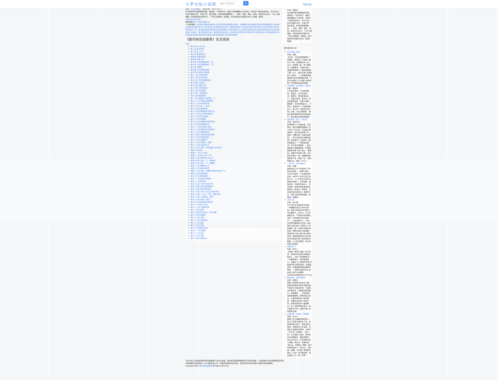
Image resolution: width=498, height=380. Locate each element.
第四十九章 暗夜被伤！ (200, 173)
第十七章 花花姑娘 (198, 90)
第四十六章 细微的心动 (200, 165)
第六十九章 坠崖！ (198, 225)
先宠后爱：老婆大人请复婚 (298, 313)
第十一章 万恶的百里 (199, 75)
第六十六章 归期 (197, 217)
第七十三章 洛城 (197, 235)
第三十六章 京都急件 (199, 139)
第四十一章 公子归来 (199, 152)
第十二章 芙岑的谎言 (199, 77)
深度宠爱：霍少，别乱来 (297, 119)
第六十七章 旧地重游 (199, 220)
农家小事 (290, 199)
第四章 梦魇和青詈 (198, 56)
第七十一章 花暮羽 (198, 230)
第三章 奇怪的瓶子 (198, 54)
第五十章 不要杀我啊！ (200, 176)
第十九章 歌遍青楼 (198, 95)
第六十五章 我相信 (198, 215)
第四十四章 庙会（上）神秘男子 (204, 160)
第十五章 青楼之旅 (198, 85)
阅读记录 (307, 4)
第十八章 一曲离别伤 (199, 93)
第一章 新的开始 (197, 49)
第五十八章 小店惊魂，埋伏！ (203, 196)
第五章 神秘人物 (197, 59)
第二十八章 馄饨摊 (198, 119)
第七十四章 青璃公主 (199, 238)
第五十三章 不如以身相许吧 (202, 183)
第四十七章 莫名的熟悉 (200, 168)
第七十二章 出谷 (197, 233)
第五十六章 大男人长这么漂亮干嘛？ (205, 191)
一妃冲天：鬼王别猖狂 (296, 163)
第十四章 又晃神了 (198, 82)
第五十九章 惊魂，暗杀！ (201, 199)
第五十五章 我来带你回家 (201, 189)
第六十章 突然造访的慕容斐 (202, 202)
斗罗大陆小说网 (200, 4)
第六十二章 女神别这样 (200, 207)
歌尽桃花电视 (248, 27)
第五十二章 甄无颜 (198, 181)
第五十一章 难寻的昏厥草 (201, 178)
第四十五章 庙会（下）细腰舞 (203, 163)
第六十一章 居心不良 (199, 204)
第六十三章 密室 (197, 209)
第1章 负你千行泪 (198, 46)
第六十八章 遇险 (197, 222)
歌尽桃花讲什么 (197, 27)
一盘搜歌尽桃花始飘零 (247, 24)
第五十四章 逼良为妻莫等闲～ (203, 186)
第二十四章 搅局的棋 (199, 108)
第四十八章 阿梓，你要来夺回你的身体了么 (208, 170)
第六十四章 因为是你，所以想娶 (204, 212)
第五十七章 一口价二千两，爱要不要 (205, 194)
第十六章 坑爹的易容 (199, 87)
